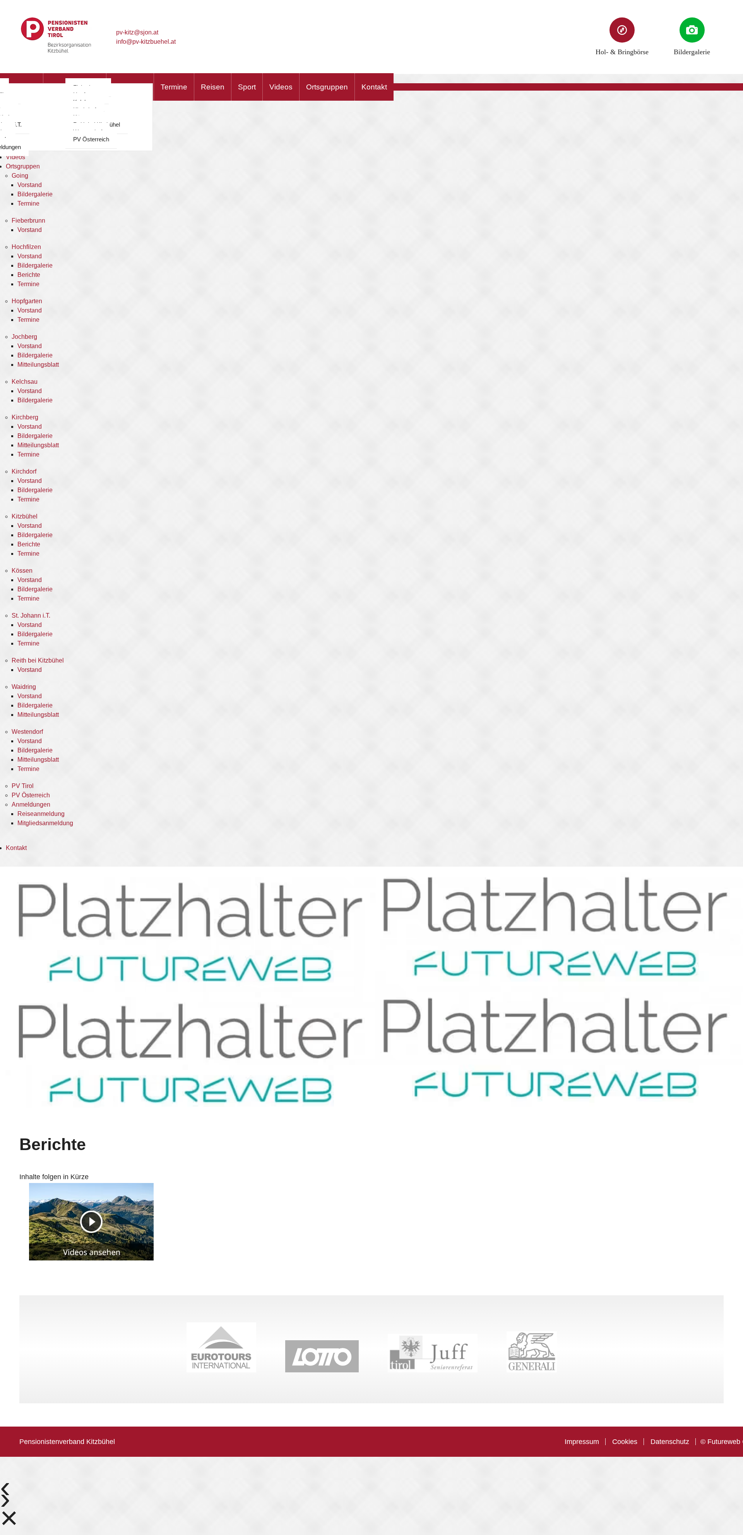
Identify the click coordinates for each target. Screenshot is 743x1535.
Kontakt (374, 87)
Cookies (624, 1441)
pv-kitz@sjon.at (137, 32)
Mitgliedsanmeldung (45, 823)
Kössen (22, 570)
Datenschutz (670, 1441)
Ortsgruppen (327, 87)
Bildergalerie (35, 194)
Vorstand (29, 185)
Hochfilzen (26, 247)
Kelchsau (25, 381)
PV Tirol (23, 786)
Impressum (582, 1441)
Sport (247, 87)
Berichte (28, 274)
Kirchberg (25, 417)
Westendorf (27, 731)
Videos (281, 87)
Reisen (212, 87)
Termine (174, 87)
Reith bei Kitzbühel (38, 660)
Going (20, 175)
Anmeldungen (31, 804)
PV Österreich (91, 139)
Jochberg (24, 336)
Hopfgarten (27, 301)
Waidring (24, 686)
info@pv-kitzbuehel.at (146, 41)
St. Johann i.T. (31, 615)
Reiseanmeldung (41, 813)
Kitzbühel (25, 516)
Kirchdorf (24, 471)
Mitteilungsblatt (38, 364)
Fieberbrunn (28, 220)
